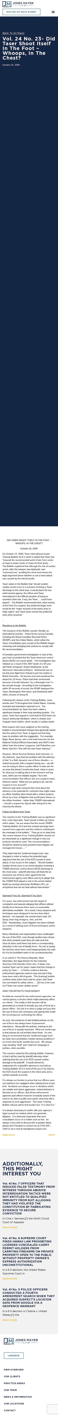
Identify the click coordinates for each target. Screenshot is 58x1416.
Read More (9, 1227)
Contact (10, 1410)
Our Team (10, 1390)
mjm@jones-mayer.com (34, 1129)
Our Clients (12, 1376)
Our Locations (14, 1403)
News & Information (18, 1397)
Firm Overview (14, 1369)
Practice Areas (14, 1383)
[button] (53, 12)
